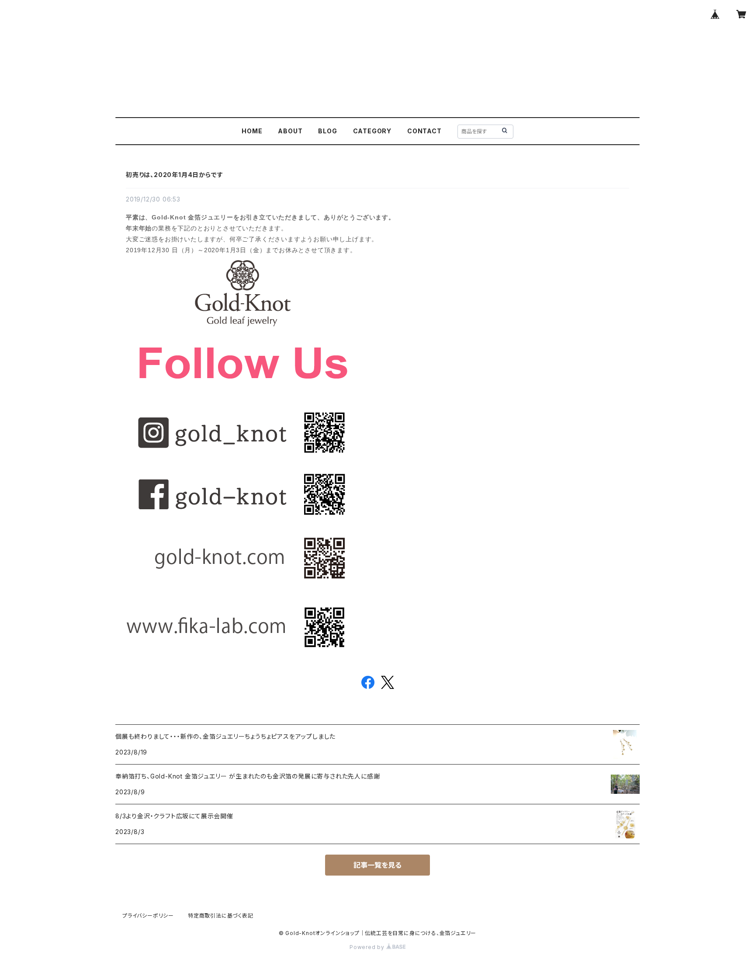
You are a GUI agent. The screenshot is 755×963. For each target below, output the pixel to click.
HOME (252, 131)
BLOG (327, 131)
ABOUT (290, 131)
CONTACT (424, 131)
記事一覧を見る (377, 865)
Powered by (368, 947)
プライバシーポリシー (148, 915)
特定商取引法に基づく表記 (220, 915)
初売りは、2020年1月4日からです (174, 174)
